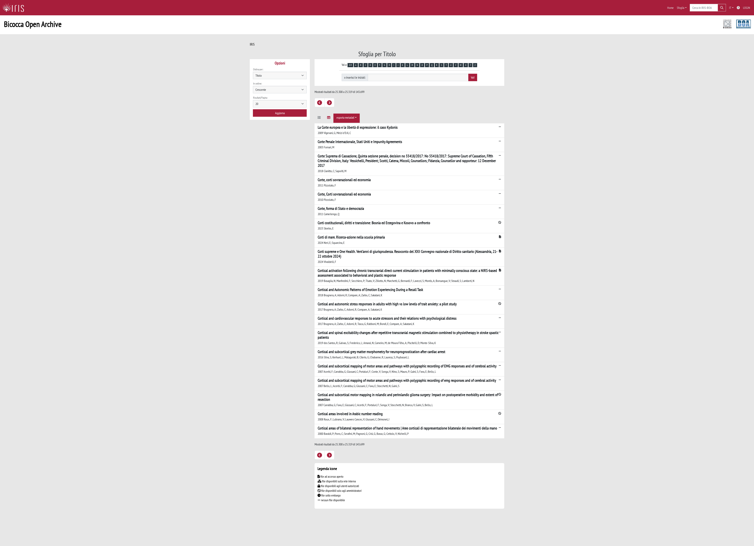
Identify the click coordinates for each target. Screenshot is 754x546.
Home (670, 8)
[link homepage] (14, 8)
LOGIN (746, 8)
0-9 (350, 64)
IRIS (252, 44)
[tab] (319, 118)
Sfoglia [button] (680, 8)
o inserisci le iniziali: (354, 77)
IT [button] (730, 8)
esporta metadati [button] (345, 117)
